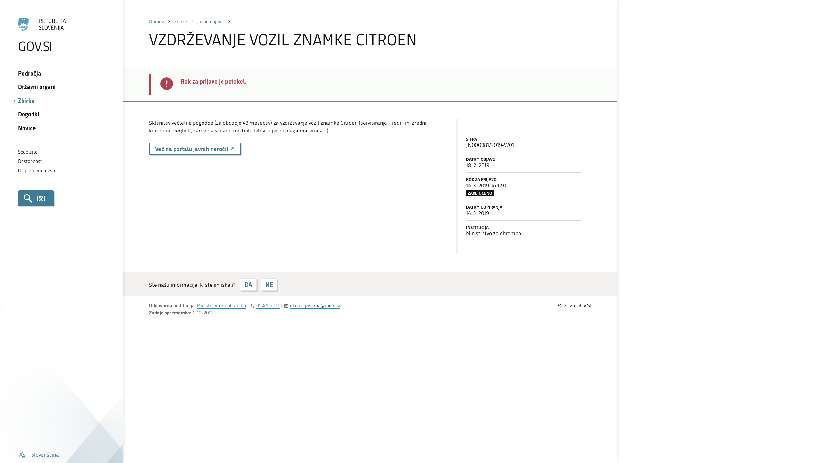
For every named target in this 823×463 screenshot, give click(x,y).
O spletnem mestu (37, 171)
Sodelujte (28, 152)
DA (248, 284)
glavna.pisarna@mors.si (315, 306)
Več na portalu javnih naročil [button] (192, 149)
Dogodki (28, 114)
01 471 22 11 (268, 306)
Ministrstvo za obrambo (221, 306)
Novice (27, 128)
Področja (29, 73)
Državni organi (37, 87)
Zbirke (26, 100)
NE (269, 284)
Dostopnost (30, 161)
